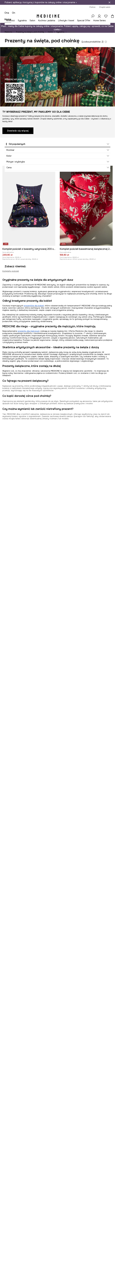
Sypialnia (22, 20)
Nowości (10, 20)
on (13, 12)
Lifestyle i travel (66, 20)
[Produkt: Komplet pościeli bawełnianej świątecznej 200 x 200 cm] (86, 206)
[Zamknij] (109, 2)
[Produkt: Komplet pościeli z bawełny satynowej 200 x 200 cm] (28, 206)
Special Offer (83, 20)
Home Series (99, 20)
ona (6, 12)
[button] (58, 144)
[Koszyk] (111, 16)
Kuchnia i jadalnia (46, 20)
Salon (32, 20)
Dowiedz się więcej (18, 130)
